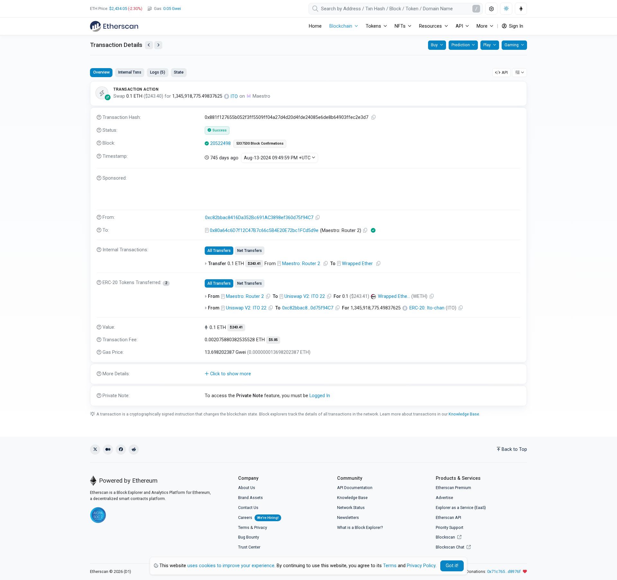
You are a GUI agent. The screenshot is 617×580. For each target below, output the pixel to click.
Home (315, 26)
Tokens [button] (373, 26)
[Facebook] (121, 449)
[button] (308, 374)
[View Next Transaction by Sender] (158, 45)
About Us (246, 487)
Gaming (512, 44)
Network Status (351, 507)
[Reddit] (134, 449)
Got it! (452, 565)
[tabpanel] (308, 243)
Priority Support (449, 527)
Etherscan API (448, 517)
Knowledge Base (464, 414)
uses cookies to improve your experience (230, 565)
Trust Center (249, 547)
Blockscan (446, 537)
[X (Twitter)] (95, 449)
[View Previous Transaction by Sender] (149, 45)
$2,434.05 (118, 8)
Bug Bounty (248, 537)
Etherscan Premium (453, 487)
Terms (243, 527)
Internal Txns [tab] (129, 72)
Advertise (444, 497)
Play (487, 44)
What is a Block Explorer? (360, 527)
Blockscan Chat (450, 547)
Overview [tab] (101, 72)
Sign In (515, 26)
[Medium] (108, 449)
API (505, 72)
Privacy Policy (421, 565)
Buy (434, 44)
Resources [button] (430, 26)
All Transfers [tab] (219, 250)
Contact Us (248, 507)
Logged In (319, 395)
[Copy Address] (318, 217)
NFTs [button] (400, 26)
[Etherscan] (114, 26)
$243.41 (254, 264)
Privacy (260, 527)
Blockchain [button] (340, 26)
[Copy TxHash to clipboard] (374, 117)
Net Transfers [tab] (249, 250)
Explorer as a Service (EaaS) (461, 507)
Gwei (172, 8)
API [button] (459, 26)
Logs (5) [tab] (157, 72)
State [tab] (178, 72)
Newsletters (348, 517)
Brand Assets (250, 497)
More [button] (482, 26)
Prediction (461, 44)
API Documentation (354, 487)
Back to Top (514, 449)
